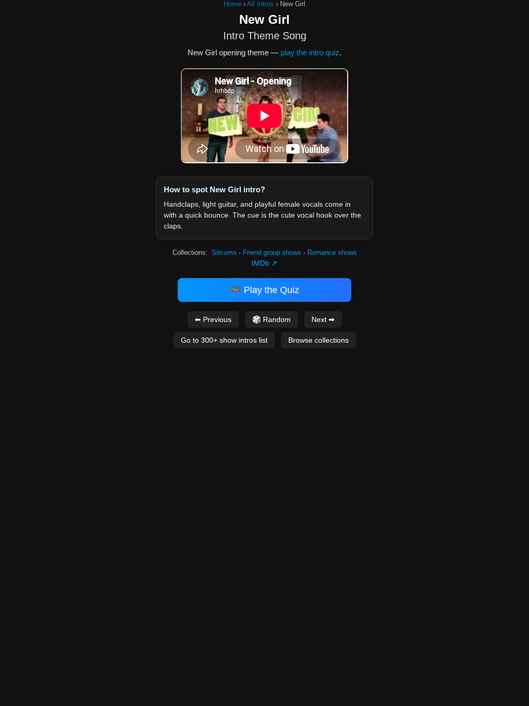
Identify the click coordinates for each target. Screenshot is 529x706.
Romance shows (332, 252)
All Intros (260, 4)
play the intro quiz (310, 52)
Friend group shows (272, 252)
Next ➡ (323, 319)
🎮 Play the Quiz (264, 290)
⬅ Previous (213, 319)
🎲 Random (271, 319)
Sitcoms (224, 252)
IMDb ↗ (264, 263)
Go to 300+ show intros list (224, 340)
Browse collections (318, 340)
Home (232, 4)
